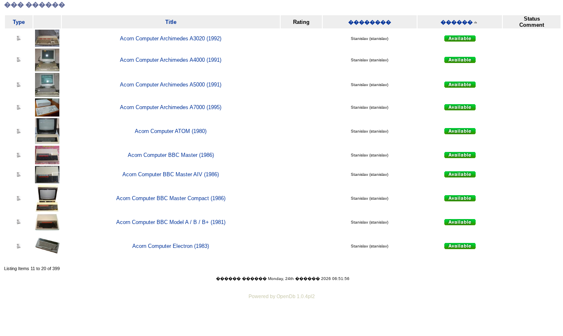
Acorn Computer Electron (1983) (170, 246)
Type (19, 22)
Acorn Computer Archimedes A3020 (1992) (170, 38)
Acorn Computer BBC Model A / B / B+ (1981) (170, 222)
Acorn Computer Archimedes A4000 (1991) (170, 60)
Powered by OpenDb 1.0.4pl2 (282, 296)
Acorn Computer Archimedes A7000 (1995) (170, 107)
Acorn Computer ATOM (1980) (170, 131)
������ (457, 22)
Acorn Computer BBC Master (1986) (171, 155)
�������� (369, 22)
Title (170, 22)
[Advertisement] (281, 323)
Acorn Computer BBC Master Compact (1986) (170, 198)
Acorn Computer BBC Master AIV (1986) (170, 174)
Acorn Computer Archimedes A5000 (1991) (170, 85)
